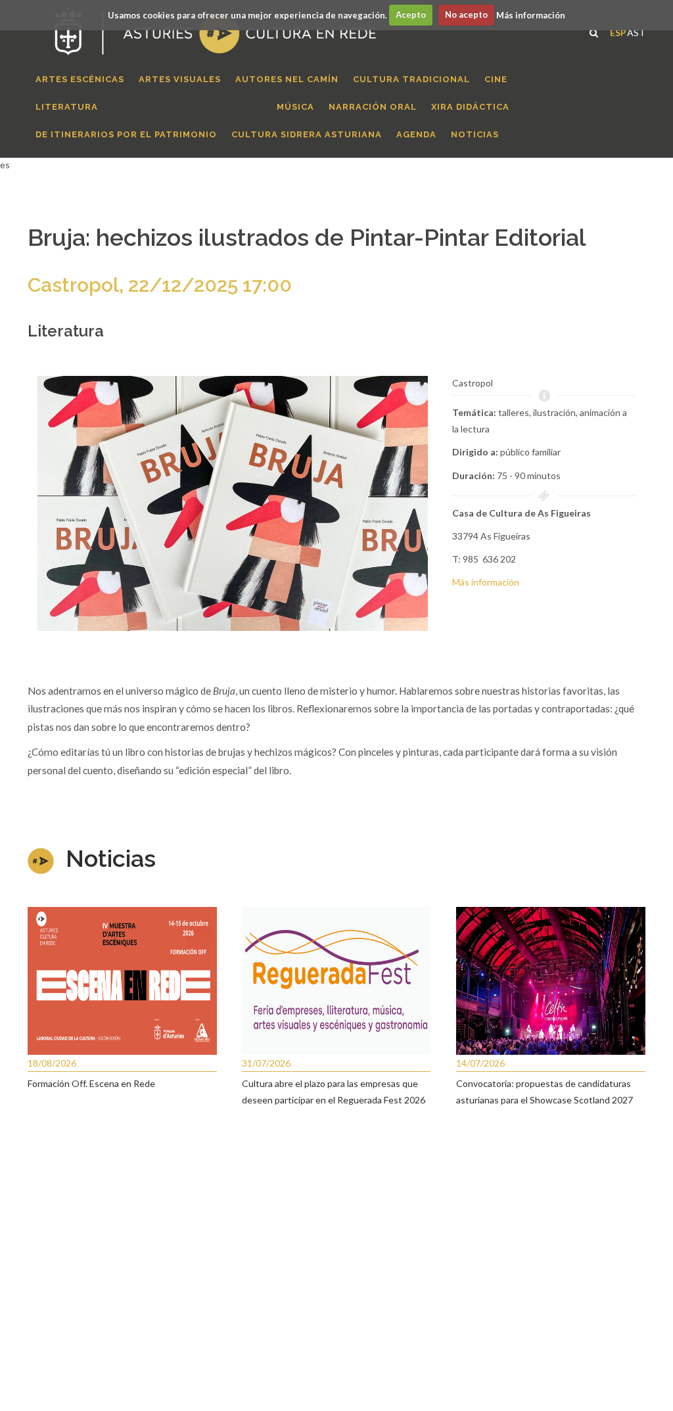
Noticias (111, 858)
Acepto (411, 14)
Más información (530, 14)
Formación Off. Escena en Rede (91, 1083)
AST (636, 31)
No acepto (466, 14)
